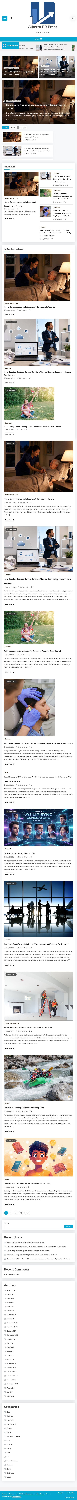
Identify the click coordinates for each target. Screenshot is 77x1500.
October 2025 (11, 1331)
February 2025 (11, 1363)
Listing (9, 1448)
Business (57, 190)
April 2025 (10, 1355)
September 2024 (12, 1384)
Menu (37, 39)
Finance (45, 66)
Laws (8, 1440)
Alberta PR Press (42, 26)
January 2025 (11, 1367)
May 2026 (10, 1302)
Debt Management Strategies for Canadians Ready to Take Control (62, 196)
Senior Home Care (11, 68)
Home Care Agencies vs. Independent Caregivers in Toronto (36, 136)
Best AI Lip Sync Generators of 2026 (19, 853)
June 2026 (10, 1298)
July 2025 (10, 1343)
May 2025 (10, 1351)
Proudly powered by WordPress (33, 1494)
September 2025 (12, 1335)
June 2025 (10, 1347)
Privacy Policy (69, 1498)
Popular (15, 127)
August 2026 (11, 1290)
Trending (23, 127)
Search (6, 1223)
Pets (8, 1453)
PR (8, 1457)
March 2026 (11, 1310)
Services (9, 1465)
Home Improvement (12, 1023)
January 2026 (11, 1319)
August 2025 (11, 1339)
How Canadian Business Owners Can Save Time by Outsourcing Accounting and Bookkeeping (46, 47)
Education (10, 1420)
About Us (61, 1493)
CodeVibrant (16, 1497)
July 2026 (10, 1294)
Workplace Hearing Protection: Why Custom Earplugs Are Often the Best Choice (62, 213)
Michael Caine (23, 310)
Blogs (7, 1179)
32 (21, 1213)
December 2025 (12, 1323)
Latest (6, 127)
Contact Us (70, 1493)
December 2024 (12, 1372)
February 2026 (11, 1315)
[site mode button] (73, 18)
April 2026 (10, 1306)
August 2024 (11, 1388)
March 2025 (11, 1359)
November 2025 (12, 1327)
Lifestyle (9, 1444)
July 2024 (10, 1392)
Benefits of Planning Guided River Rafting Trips (24, 1107)
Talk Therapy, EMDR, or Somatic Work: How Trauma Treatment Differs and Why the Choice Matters (55, 233)
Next (27, 1213)
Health (43, 227)
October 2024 (11, 1380)
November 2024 (12, 1376)
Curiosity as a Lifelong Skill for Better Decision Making (27, 1183)
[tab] (6, 127)
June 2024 (10, 1396)
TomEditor (20, 430)
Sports (9, 1469)
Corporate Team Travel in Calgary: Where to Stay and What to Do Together (36, 944)
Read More (8, 218)
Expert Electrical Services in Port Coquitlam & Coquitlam (28, 1027)
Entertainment (11, 1424)
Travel (7, 1103)
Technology (9, 849)
